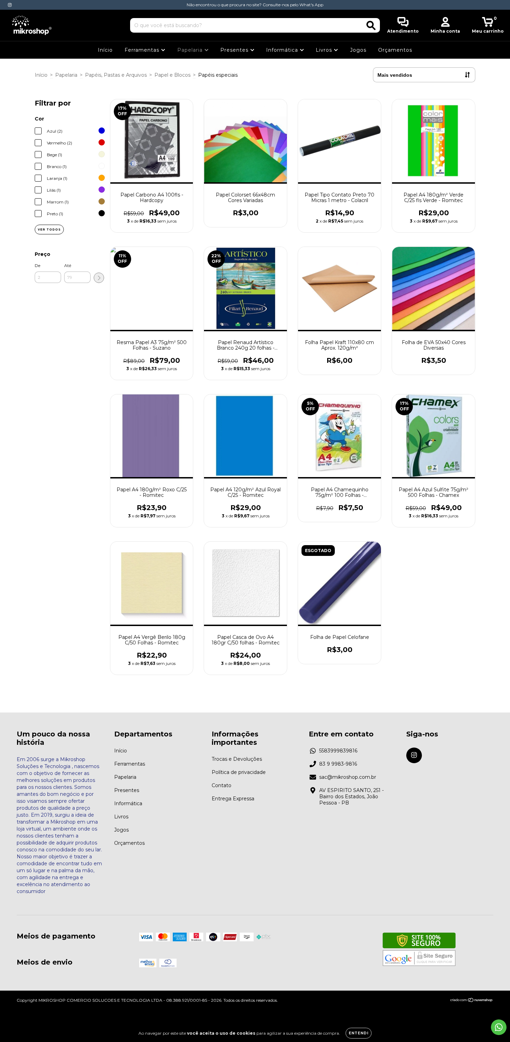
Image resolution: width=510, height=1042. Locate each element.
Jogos (358, 50)
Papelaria (190, 50)
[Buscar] (371, 25)
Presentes (235, 50)
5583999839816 (338, 751)
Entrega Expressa (233, 798)
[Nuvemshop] (471, 1000)
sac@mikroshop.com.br (347, 777)
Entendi (358, 1033)
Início (105, 50)
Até (67, 265)
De (37, 265)
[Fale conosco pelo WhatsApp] (499, 1027)
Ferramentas (143, 50)
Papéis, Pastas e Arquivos (116, 75)
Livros (325, 50)
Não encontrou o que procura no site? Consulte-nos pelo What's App (255, 4)
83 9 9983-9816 (338, 764)
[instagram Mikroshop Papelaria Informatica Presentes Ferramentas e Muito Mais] (9, 5)
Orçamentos (395, 50)
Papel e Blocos (172, 75)
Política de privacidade (239, 772)
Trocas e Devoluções (237, 759)
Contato (221, 785)
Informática (283, 50)
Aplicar (99, 278)
